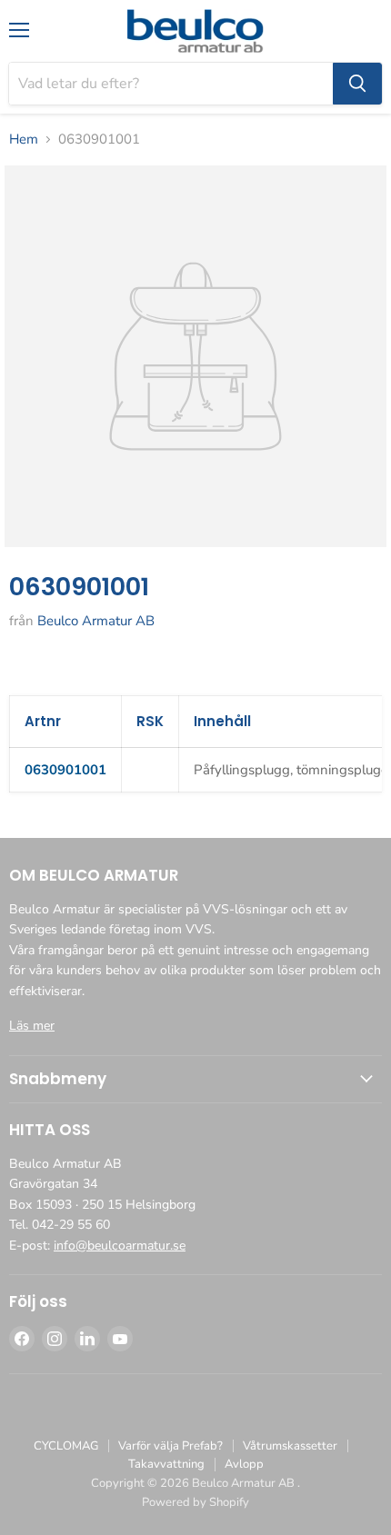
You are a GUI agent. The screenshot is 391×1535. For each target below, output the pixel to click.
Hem (23, 139)
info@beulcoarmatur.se (119, 1245)
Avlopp (244, 1464)
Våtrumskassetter (290, 1446)
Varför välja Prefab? (170, 1446)
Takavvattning (166, 1464)
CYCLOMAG (66, 1446)
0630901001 (65, 770)
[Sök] (357, 84)
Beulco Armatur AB (96, 621)
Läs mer (32, 1025)
